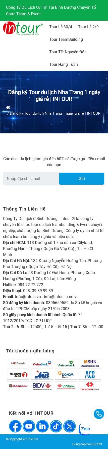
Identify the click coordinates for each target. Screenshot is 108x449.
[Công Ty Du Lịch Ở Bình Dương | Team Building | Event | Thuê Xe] (23, 28)
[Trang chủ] (8, 107)
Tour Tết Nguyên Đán (68, 52)
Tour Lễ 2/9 (88, 27)
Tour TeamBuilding (66, 39)
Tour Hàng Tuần (63, 64)
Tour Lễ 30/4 (60, 27)
